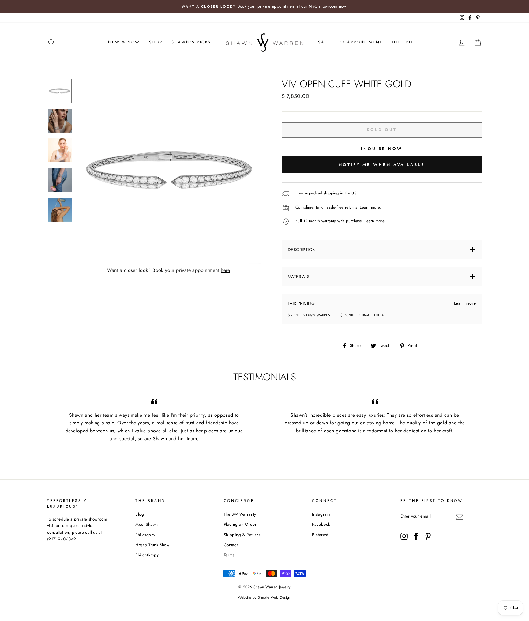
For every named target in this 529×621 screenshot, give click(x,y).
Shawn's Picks (191, 42)
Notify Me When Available (382, 164)
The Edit (403, 42)
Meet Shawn (146, 524)
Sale (324, 42)
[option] (264, 6)
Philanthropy (147, 555)
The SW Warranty (240, 514)
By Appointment (360, 42)
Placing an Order (240, 524)
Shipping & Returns (242, 535)
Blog (139, 514)
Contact (231, 545)
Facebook (321, 524)
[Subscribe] (459, 517)
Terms (229, 555)
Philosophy (145, 535)
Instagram (321, 514)
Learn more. (370, 207)
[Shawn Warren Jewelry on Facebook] (416, 536)
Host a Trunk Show (152, 545)
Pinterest (320, 535)
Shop (155, 42)
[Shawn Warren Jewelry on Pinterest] (428, 536)
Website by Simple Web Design (264, 597)
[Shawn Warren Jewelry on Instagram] (404, 536)
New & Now (124, 42)
